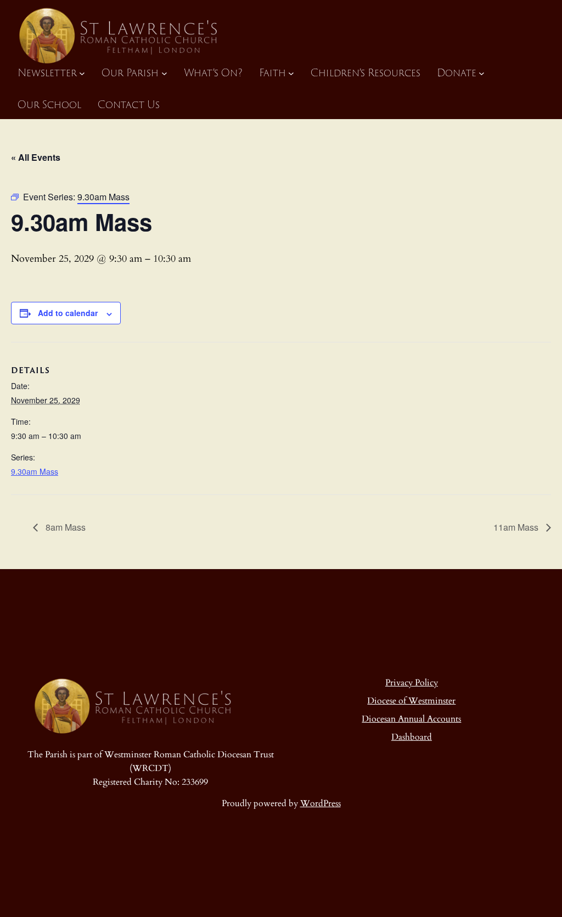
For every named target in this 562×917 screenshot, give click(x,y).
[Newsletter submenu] (82, 73)
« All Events (35, 157)
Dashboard (411, 737)
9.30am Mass (34, 471)
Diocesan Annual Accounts (411, 719)
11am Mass (517, 527)
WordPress (320, 803)
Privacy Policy (411, 683)
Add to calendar (68, 312)
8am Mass (64, 527)
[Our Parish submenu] (164, 73)
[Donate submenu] (482, 73)
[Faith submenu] (291, 73)
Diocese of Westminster (411, 701)
